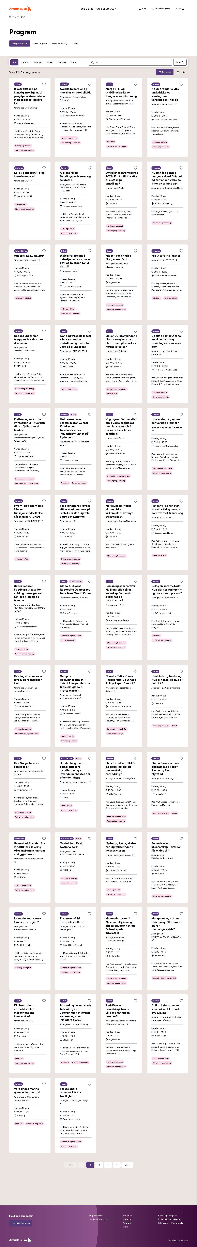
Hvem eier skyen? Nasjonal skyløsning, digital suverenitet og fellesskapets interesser (120, 926)
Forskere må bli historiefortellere (71, 920)
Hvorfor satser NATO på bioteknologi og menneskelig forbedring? (120, 768)
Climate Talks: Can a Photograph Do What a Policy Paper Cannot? (121, 679)
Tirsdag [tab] (37, 62)
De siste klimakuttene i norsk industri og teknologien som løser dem (166, 341)
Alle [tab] (14, 62)
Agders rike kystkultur (29, 255)
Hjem (11, 17)
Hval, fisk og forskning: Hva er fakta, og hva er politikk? (167, 679)
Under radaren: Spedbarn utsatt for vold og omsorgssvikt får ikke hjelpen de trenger (28, 593)
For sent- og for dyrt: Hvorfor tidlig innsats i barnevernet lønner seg (167, 509)
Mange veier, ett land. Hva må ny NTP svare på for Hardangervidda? (166, 924)
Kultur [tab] (75, 43)
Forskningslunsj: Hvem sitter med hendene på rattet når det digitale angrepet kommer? (75, 511)
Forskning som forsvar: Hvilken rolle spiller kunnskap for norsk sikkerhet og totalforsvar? (121, 593)
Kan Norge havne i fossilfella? (26, 764)
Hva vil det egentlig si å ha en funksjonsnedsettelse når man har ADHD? (28, 511)
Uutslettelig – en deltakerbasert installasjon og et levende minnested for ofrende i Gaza (75, 770)
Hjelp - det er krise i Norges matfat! (119, 257)
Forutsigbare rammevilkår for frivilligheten (70, 1092)
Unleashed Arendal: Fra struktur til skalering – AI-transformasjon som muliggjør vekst (29, 849)
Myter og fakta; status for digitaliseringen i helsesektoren (121, 847)
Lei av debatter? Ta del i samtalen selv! (29, 174)
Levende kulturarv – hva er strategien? (27, 920)
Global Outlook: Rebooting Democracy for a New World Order (75, 589)
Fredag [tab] (74, 62)
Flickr (125, 1227)
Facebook (127, 1215)
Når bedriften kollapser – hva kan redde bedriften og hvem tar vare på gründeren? (75, 341)
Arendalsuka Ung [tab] (59, 43)
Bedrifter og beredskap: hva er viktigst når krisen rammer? (118, 1011)
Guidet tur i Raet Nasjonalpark (71, 845)
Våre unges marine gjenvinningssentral (27, 1090)
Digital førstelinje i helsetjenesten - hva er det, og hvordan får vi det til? (75, 261)
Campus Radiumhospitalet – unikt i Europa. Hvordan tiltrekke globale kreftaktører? (75, 683)
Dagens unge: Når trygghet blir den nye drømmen (28, 339)
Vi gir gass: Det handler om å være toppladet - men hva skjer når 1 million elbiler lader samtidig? (121, 426)
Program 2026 (95, 1215)
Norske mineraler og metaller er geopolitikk (75, 90)
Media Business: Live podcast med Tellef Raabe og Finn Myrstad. (165, 768)
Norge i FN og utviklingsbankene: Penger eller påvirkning (121, 92)
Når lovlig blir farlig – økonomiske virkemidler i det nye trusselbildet (120, 511)
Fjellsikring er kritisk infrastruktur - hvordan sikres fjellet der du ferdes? (29, 424)
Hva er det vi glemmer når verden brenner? (166, 421)
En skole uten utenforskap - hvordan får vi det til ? (166, 847)
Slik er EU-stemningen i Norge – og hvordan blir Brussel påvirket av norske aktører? (121, 341)
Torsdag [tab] (62, 62)
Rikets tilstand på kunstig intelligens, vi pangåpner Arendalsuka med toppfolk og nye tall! (30, 96)
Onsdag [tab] (49, 62)
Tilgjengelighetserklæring (169, 1219)
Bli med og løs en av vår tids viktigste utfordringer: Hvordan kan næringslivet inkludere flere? (75, 1013)
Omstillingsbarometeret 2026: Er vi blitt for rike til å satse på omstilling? (122, 178)
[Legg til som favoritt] (44, 84)
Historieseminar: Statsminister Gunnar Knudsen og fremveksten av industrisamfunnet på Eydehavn (74, 428)
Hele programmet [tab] (20, 43)
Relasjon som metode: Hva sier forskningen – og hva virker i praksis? (166, 589)
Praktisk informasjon (98, 1219)
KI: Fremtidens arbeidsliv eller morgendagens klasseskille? (24, 1011)
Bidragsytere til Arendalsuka (170, 1223)
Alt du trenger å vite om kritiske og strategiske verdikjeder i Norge (165, 94)
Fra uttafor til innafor (165, 255)
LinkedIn (127, 1219)
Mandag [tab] (25, 62)
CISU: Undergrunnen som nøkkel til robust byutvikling (165, 1009)
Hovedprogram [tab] (40, 43)
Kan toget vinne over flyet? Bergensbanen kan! (28, 679)
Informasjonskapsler (167, 1215)
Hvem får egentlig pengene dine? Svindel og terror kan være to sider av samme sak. (166, 178)
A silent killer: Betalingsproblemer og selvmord (75, 176)
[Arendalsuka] (20, 9)
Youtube (127, 1223)
